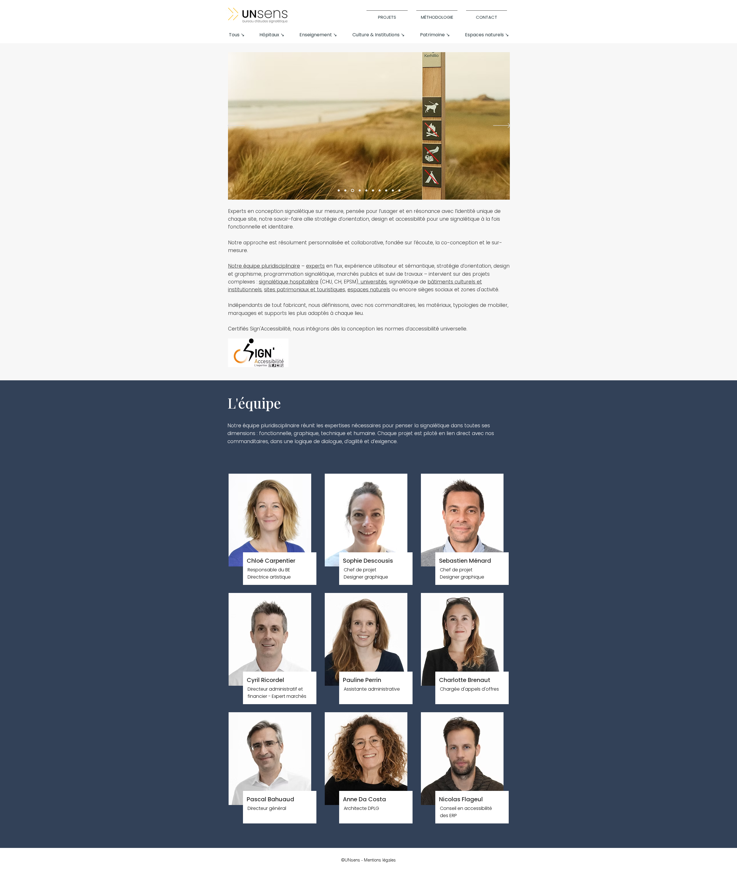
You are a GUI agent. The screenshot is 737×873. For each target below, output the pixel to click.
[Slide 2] (345, 191)
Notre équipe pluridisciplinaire (264, 265)
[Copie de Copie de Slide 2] (373, 191)
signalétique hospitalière (288, 281)
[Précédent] (236, 126)
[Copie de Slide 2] (366, 191)
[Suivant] (501, 126)
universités (373, 281)
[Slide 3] (352, 190)
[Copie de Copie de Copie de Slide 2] (380, 191)
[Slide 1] (339, 191)
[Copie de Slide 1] (360, 191)
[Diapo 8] (386, 191)
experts (315, 265)
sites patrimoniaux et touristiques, (305, 289)
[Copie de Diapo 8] (393, 191)
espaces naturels (368, 289)
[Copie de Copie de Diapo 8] (399, 191)
